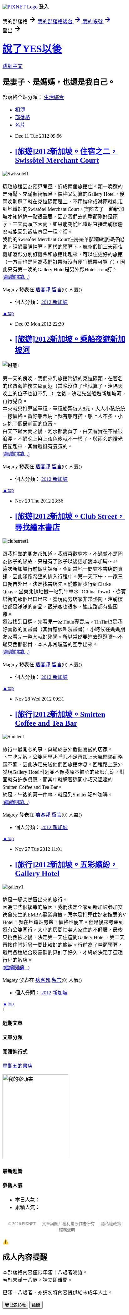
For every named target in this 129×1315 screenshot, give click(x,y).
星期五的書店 (18, 1066)
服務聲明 (67, 1230)
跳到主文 (13, 66)
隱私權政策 (111, 1223)
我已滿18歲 (15, 1305)
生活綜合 (54, 97)
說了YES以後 (32, 48)
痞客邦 (42, 289)
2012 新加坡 (54, 302)
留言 (57, 289)
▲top (8, 313)
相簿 (20, 110)
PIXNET (29, 1223)
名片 (20, 125)
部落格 (22, 117)
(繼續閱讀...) (16, 277)
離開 (36, 1305)
